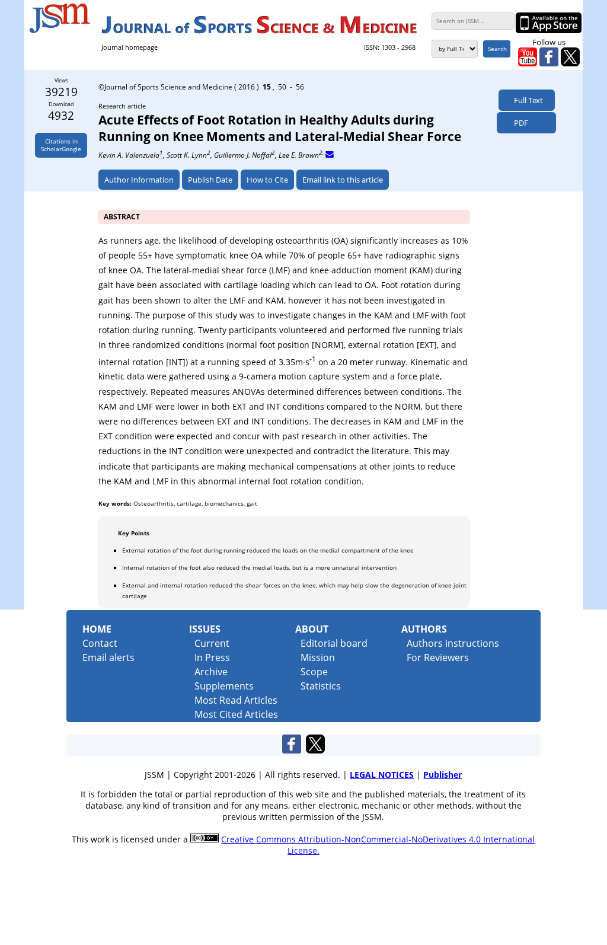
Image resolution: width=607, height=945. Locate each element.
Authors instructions (453, 643)
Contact (99, 643)
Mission (318, 657)
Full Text (526, 100)
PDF (518, 122)
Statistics (321, 685)
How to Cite (267, 179)
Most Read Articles (235, 700)
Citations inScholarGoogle (61, 145)
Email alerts (108, 657)
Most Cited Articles (236, 714)
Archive (211, 671)
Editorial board (334, 643)
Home (96, 629)
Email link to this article (342, 179)
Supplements (224, 685)
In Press (212, 657)
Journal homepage (129, 47)
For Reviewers (438, 657)
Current (211, 643)
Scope (314, 671)
